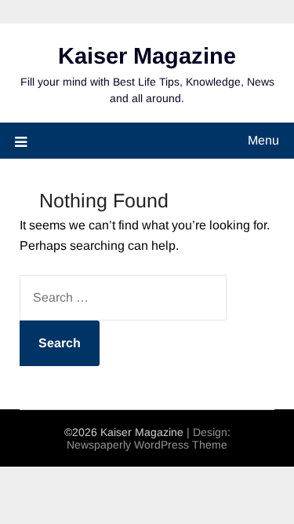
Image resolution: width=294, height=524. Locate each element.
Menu (263, 140)
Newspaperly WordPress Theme (147, 444)
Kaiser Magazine (147, 55)
